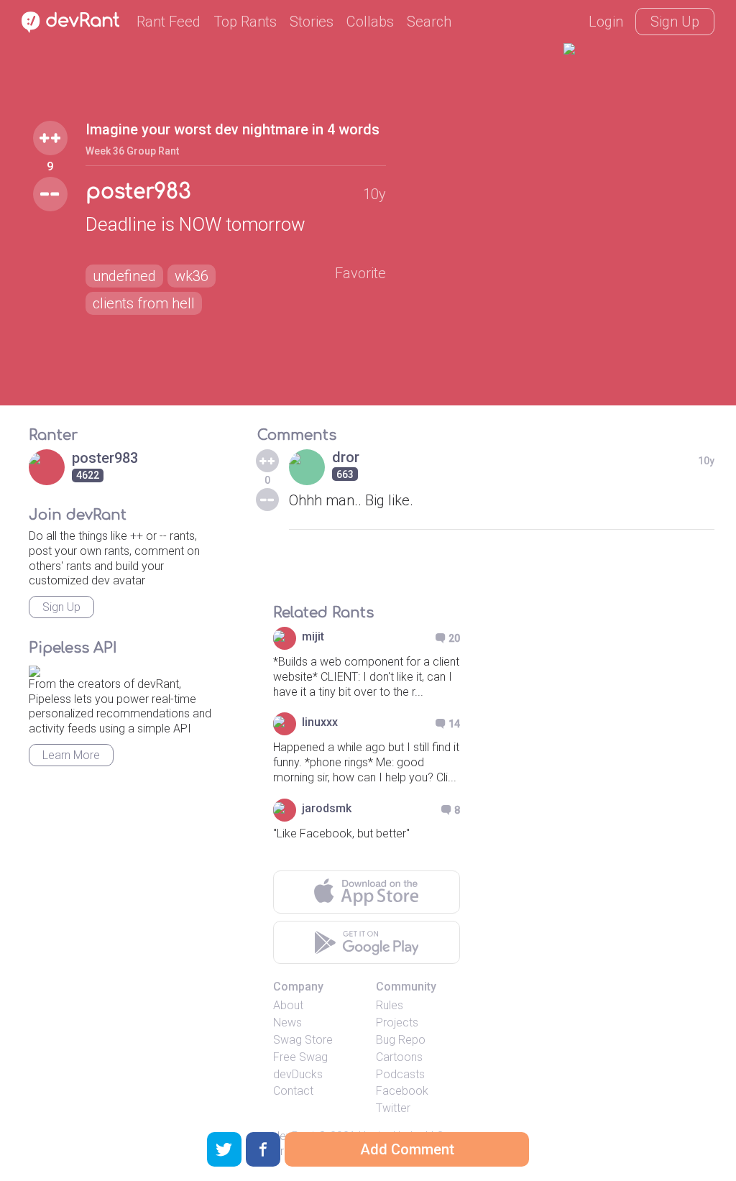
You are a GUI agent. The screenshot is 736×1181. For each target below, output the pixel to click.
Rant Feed (169, 21)
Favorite (360, 273)
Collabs (370, 21)
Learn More (71, 755)
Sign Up (674, 21)
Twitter (393, 1108)
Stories (312, 21)
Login (606, 21)
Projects (397, 1022)
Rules (389, 1005)
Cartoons (399, 1057)
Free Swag (300, 1057)
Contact (293, 1091)
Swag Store (303, 1040)
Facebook (402, 1091)
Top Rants (245, 21)
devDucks (298, 1074)
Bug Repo (401, 1040)
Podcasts (400, 1074)
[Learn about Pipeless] (34, 669)
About (288, 1005)
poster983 (138, 191)
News (287, 1022)
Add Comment (407, 1149)
